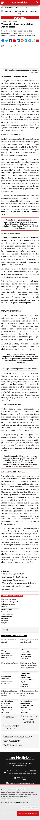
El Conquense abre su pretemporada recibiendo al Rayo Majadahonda (27, 678)
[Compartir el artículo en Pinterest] (14, 40)
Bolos (22, 8)
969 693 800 (21, 777)
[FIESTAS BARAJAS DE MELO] (11, 727)
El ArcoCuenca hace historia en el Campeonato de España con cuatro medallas (8, 614)
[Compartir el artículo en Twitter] (6, 40)
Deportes (20, 18)
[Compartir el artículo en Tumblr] (10, 40)
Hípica (28, 8)
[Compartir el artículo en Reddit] (22, 40)
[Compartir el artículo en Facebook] (2, 40)
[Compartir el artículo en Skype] (25, 40)
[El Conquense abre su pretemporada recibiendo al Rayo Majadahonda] (29, 666)
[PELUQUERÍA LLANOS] (12, 741)
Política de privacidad (25, 763)
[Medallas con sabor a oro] (10, 666)
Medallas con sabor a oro (6, 677)
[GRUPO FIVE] (8, 717)
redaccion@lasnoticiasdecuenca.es (21, 783)
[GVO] (5, 630)
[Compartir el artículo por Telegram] (29, 40)
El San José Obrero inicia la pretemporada (25, 652)
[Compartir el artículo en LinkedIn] (18, 40)
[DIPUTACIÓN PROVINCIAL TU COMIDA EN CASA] (20, 12)
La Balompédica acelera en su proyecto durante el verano (26, 704)
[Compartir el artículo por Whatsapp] (33, 40)
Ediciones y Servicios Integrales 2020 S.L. (21, 771)
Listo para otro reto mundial (6, 652)
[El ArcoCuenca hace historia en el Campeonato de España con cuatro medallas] (10, 603)
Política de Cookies (20, 765)
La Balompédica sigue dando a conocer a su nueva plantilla (7, 704)
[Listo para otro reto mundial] (10, 643)
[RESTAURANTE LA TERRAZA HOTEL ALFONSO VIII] (29, 719)
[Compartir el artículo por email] (37, 40)
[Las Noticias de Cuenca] (12, 745)
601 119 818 (22, 779)
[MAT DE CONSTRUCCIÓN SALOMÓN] (18, 737)
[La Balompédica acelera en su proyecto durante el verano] (29, 694)
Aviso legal (11, 763)
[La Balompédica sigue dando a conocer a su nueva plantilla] (10, 694)
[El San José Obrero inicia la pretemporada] (29, 643)
